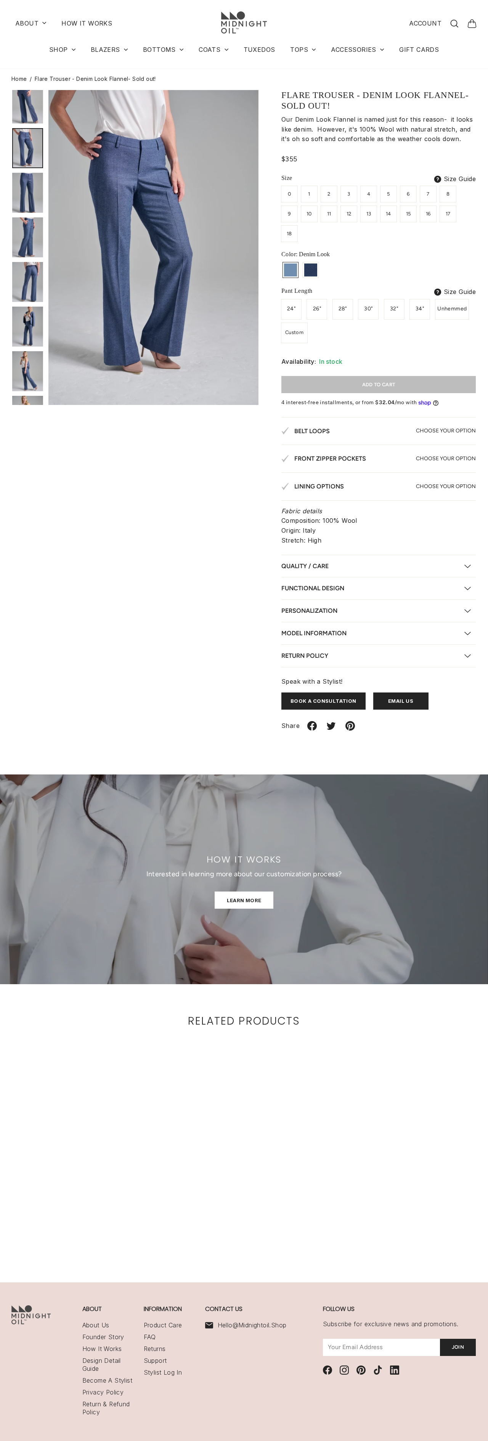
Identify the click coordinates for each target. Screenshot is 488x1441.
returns (155, 1349)
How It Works (102, 1349)
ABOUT (27, 23)
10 (309, 214)
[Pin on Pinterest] (350, 729)
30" (368, 308)
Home (19, 79)
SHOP (59, 49)
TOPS (300, 49)
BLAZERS (106, 49)
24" (291, 308)
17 (448, 214)
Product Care (163, 1325)
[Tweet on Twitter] (331, 729)
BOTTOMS (160, 49)
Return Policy (304, 655)
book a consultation (323, 701)
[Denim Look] (290, 270)
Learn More (244, 900)
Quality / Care (305, 566)
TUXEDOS (259, 49)
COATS (210, 49)
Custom (294, 332)
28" (343, 308)
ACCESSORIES (354, 49)
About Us (95, 1325)
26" (317, 308)
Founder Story (103, 1337)
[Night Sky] (310, 270)
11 (329, 214)
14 (388, 214)
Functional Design (312, 588)
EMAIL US (400, 701)
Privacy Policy (103, 1392)
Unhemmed (452, 308)
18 (289, 233)
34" (420, 308)
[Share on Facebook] (312, 729)
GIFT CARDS (419, 49)
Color (305, 254)
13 (368, 214)
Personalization (309, 610)
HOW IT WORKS (86, 23)
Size (286, 178)
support (155, 1360)
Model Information (314, 633)
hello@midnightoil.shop (252, 1325)
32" (394, 308)
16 (428, 214)
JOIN (458, 1347)
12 (349, 214)
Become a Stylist (107, 1380)
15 (408, 214)
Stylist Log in (163, 1372)
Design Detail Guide (101, 1364)
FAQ (150, 1337)
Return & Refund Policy (106, 1408)
